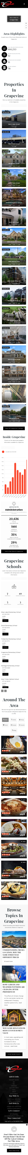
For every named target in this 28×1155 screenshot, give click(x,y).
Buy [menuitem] (14, 1081)
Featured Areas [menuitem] (14, 1087)
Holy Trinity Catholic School (10, 679)
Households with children (14, 546)
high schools (20, 604)
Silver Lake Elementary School (11, 612)
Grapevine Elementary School (10, 652)
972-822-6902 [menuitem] (14, 1114)
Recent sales (14, 53)
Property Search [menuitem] (14, 1079)
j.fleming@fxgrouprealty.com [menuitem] (14, 1116)
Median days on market (14, 60)
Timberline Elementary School (11, 639)
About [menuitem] (14, 1091)
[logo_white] (7, 4)
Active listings (12, 66)
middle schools (7, 604)
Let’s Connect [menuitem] (14, 1093)
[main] (14, 529)
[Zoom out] (26, 25)
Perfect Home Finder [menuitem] (14, 1101)
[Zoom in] (26, 23)
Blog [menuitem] (14, 1089)
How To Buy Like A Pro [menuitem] (14, 1099)
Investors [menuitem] (14, 1085)
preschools (7, 595)
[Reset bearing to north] (26, 28)
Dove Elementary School (9, 625)
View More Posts (14, 1054)
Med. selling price (15, 47)
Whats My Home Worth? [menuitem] (14, 1108)
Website (5, 620)
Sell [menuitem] (14, 1083)
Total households (14, 522)
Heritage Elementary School (10, 666)
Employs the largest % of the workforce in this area (14, 513)
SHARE (24, 737)
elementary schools (20, 595)
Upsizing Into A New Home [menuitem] (14, 1106)
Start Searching (14, 1150)
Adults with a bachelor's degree (14, 538)
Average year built (14, 530)
